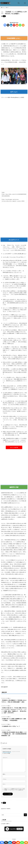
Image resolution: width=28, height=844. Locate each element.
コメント (5, 757)
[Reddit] (17, 25)
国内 (4, 16)
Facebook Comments (16, 751)
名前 (4, 774)
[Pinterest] (14, 25)
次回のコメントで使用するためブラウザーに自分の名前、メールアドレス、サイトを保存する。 (14, 789)
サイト (4, 784)
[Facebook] (5, 25)
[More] (23, 25)
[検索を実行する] (25, 814)
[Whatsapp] (20, 25)
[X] (8, 25)
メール (4, 779)
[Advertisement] (14, 115)
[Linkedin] (11, 25)
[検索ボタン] (19, 3)
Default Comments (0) (7, 751)
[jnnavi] (5, 3)
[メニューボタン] (25, 3)
